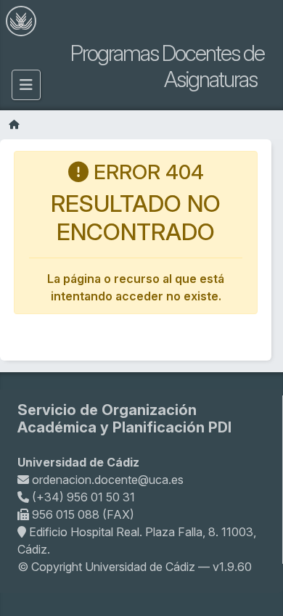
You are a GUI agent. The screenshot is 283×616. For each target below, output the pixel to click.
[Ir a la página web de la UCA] (21, 20)
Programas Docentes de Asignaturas (167, 66)
